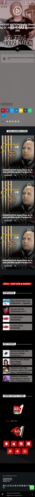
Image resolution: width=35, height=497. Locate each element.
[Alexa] (4, 487)
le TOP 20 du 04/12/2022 (16, 318)
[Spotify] (15, 486)
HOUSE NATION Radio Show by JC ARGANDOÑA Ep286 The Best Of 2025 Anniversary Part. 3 (18, 262)
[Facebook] (27, 486)
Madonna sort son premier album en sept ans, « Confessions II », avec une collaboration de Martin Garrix (21, 372)
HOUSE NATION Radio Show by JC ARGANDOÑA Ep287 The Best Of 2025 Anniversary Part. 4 (18, 217)
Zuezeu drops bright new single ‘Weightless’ (20, 361)
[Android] (29, 486)
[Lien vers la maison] (3, 2)
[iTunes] (22, 486)
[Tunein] (11, 486)
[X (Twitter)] (6, 486)
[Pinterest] (18, 486)
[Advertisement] (17, 82)
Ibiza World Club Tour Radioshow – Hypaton (20, 302)
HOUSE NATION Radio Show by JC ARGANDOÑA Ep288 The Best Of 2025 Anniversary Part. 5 (18, 172)
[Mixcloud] (20, 486)
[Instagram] (25, 486)
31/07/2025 (17, 35)
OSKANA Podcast (17, 20)
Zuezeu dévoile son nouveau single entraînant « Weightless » (19, 354)
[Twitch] (8, 486)
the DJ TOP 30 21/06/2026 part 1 (18, 310)
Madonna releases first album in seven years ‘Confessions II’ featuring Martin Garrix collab (21, 381)
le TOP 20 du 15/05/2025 (16, 327)
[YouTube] (4, 486)
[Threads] (13, 486)
